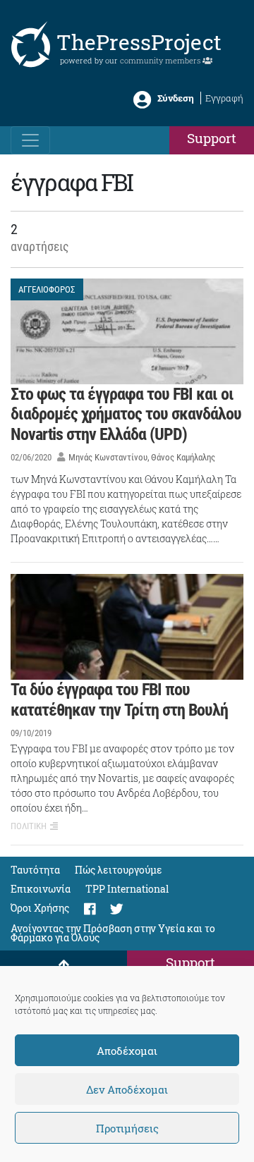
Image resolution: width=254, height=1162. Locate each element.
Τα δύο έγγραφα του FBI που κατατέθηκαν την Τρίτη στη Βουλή (119, 700)
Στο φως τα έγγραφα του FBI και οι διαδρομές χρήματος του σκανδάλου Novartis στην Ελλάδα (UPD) (126, 414)
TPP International (127, 888)
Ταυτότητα (35, 869)
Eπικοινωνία (41, 888)
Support (211, 138)
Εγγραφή (224, 98)
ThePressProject (139, 42)
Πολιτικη (29, 826)
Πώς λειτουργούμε (118, 869)
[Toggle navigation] (30, 140)
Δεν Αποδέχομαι (127, 1089)
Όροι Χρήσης (40, 908)
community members (161, 60)
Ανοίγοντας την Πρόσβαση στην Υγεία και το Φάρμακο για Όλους (113, 933)
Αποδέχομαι (127, 1051)
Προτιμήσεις (127, 1128)
